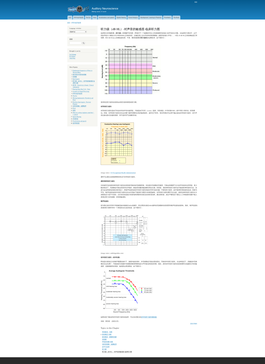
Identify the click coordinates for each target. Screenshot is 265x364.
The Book (176, 17)
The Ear (88, 17)
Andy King (72, 58)
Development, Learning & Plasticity (150, 17)
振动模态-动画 (106, 334)
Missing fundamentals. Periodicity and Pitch (83, 99)
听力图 (104, 349)
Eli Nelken (72, 56)
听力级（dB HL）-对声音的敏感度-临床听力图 (117, 352)
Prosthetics (167, 17)
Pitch (94, 17)
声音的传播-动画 (107, 342)
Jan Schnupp (72, 54)
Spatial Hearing (121, 17)
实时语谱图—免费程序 (109, 344)
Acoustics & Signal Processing (81, 91)
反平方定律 (105, 347)
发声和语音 (76, 123)
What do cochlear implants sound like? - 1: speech (83, 113)
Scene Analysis (133, 17)
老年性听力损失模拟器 (149, 317)
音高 (74, 110)
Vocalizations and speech (106, 17)
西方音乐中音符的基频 (79, 74)
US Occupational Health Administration (122, 173)
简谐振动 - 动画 (107, 332)
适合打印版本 (193, 323)
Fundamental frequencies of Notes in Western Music (82, 71)
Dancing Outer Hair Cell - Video (81, 89)
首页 (70, 17)
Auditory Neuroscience (105, 8)
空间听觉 (75, 119)
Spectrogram (76, 79)
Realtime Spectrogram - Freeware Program (82, 103)
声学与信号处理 (78, 17)
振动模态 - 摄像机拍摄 (109, 337)
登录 (196, 2)
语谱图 (104, 339)
